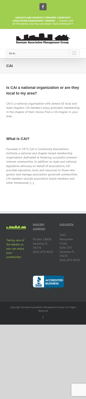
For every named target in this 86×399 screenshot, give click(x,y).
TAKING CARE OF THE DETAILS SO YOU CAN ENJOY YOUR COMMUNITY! (43, 22)
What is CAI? (17, 139)
